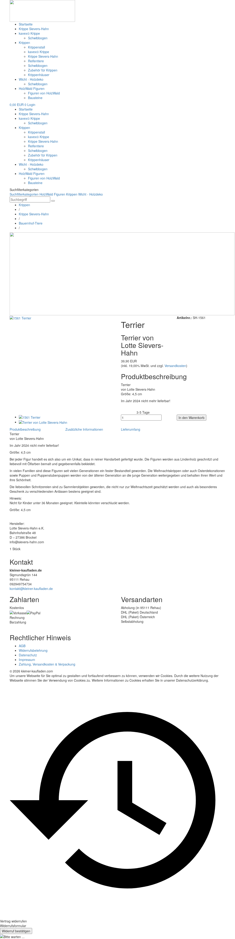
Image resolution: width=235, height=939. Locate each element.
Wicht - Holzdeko (31, 79)
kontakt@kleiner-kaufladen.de (31, 588)
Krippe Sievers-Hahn (34, 28)
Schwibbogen (38, 38)
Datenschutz (28, 655)
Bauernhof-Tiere (30, 223)
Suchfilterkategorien (24, 194)
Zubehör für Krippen (42, 70)
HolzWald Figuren (32, 88)
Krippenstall (36, 47)
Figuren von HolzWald (44, 93)
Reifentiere (36, 61)
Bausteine (35, 97)
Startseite (26, 24)
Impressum (27, 659)
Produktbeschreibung (25, 429)
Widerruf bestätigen (16, 931)
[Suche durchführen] (53, 201)
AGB (22, 645)
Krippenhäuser (38, 74)
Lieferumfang (130, 429)
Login (31, 104)
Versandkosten (175, 365)
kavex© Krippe (29, 33)
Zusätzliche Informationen (84, 429)
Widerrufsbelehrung (33, 650)
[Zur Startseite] (42, 10)
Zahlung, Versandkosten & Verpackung (47, 664)
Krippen (24, 42)
